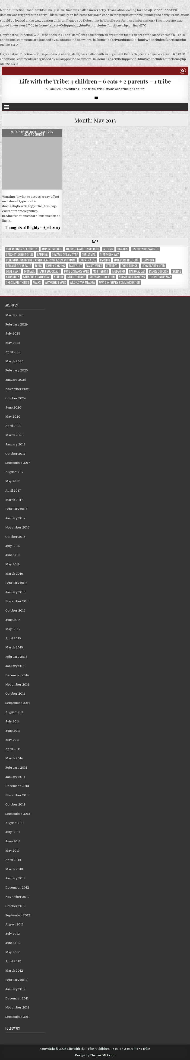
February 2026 (16, 324)
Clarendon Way (109, 254)
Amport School (52, 249)
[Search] (183, 71)
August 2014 (14, 712)
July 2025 (12, 333)
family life (75, 266)
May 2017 (12, 481)
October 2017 (15, 453)
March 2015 (14, 647)
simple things (76, 277)
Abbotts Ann (32, 140)
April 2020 (13, 426)
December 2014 (17, 675)
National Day (137, 271)
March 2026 (14, 315)
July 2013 (12, 832)
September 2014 (17, 703)
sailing (176, 271)
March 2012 (14, 970)
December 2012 (17, 887)
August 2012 (14, 924)
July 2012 (12, 933)
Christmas (89, 254)
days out (148, 260)
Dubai (38, 266)
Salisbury (12, 277)
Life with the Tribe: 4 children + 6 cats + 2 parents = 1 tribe (95, 81)
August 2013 (14, 823)
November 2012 (17, 897)
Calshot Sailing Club (19, 254)
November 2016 (17, 527)
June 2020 (13, 407)
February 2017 (16, 509)
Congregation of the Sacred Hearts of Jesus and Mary (41, 260)
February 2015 (16, 656)
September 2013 (17, 813)
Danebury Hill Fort (126, 260)
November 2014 (17, 684)
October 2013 (15, 804)
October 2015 (15, 610)
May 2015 (12, 629)
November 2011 (17, 1007)
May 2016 (12, 564)
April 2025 (13, 352)
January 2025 (15, 379)
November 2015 (17, 601)
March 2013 (14, 869)
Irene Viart (13, 271)
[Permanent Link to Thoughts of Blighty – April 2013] (32, 159)
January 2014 (15, 777)
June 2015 (13, 620)
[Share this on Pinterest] (44, 220)
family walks (94, 266)
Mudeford (118, 271)
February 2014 (16, 767)
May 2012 (12, 952)
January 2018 (15, 444)
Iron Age (29, 271)
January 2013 (15, 878)
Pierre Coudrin (158, 271)
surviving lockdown (132, 277)
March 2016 (14, 573)
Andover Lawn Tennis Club (82, 249)
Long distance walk (76, 271)
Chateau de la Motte (65, 254)
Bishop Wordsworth (145, 249)
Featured (111, 266)
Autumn (108, 249)
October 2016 (15, 536)
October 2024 (15, 398)
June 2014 (12, 730)
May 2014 (12, 739)
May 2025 (12, 343)
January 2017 (15, 518)
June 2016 (13, 555)
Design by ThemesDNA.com (95, 1055)
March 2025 (14, 361)
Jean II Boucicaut (49, 271)
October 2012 (15, 906)
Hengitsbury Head (153, 266)
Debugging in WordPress (101, 20)
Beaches (122, 249)
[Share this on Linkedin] (56, 220)
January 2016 (15, 592)
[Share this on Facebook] (20, 220)
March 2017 (14, 500)
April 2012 (13, 961)
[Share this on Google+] (32, 220)
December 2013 (17, 786)
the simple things (17, 282)
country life (88, 260)
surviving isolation (102, 277)
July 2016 (12, 546)
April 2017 (13, 490)
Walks (37, 282)
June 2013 (13, 841)
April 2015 (13, 638)
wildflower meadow (82, 282)
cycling (105, 260)
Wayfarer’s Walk (55, 282)
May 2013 (12, 850)
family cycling (55, 266)
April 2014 (13, 749)
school (58, 277)
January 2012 (15, 989)
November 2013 (17, 795)
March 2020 (14, 435)
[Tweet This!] (8, 220)
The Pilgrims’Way (160, 277)
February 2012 (16, 980)
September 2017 (17, 462)
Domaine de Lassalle (18, 266)
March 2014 (14, 758)
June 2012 (13, 943)
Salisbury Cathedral (36, 277)
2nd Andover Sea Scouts (22, 249)
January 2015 (15, 666)
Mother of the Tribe (23, 131)
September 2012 (17, 915)
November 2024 (17, 389)
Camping (42, 254)
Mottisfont (100, 271)
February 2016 (16, 583)
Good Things (130, 266)
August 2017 (14, 472)
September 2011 (17, 1016)
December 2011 (16, 998)
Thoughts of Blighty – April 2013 (32, 227)
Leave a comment (34, 134)
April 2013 (13, 860)
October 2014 (15, 693)
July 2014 (12, 721)
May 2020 (12, 416)
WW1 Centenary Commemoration (119, 282)
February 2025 (16, 370)
